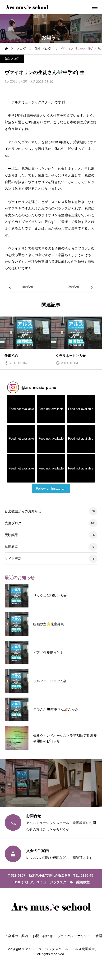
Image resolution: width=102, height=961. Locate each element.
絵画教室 (11, 547)
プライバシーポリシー (74, 936)
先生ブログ (12, 58)
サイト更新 (13, 559)
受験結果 (11, 535)
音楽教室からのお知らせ (23, 511)
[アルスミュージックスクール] (27, 7)
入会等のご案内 (16, 936)
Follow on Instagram (51, 488)
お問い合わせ (43, 936)
